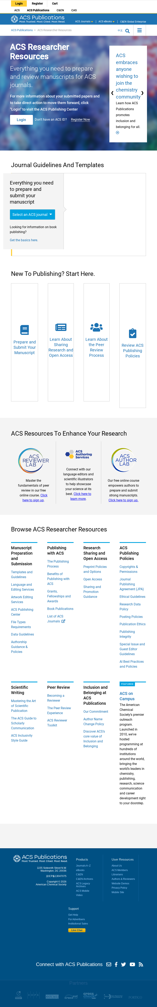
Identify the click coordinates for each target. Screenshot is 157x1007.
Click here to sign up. (123, 500)
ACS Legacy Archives (83, 885)
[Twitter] (123, 965)
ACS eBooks (105, 21)
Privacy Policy (119, 887)
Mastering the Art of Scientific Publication (23, 706)
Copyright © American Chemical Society (51, 883)
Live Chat (76, 930)
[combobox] (32, 214)
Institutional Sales (78, 923)
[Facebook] (116, 965)
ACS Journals (83, 21)
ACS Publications (38, 10)
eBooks (80, 870)
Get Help (73, 914)
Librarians (117, 874)
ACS (17, 10)
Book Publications (60, 609)
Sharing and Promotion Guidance (92, 592)
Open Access (92, 579)
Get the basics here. (24, 240)
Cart (55, 3)
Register (37, 3)
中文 (120, 30)
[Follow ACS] (108, 965)
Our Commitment (95, 712)
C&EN (60, 10)
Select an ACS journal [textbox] (29, 214)
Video (79, 895)
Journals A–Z (83, 865)
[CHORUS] (18, 998)
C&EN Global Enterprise (133, 21)
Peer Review (58, 687)
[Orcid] (113, 998)
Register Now (80, 119)
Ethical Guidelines (132, 597)
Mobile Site (118, 892)
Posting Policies (131, 617)
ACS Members (120, 870)
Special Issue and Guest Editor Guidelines (132, 649)
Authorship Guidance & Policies (19, 647)
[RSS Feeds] (141, 965)
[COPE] (33, 998)
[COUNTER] (52, 998)
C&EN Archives (84, 879)
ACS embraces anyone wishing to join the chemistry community (128, 76)
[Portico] (135, 998)
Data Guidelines (22, 634)
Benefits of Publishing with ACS (58, 579)
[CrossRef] (71, 998)
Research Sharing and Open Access (95, 553)
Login (19, 3)
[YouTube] (132, 965)
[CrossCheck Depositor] (90, 998)
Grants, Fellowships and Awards (59, 596)
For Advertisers (76, 919)
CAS (74, 10)
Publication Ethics (133, 624)
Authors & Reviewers (123, 879)
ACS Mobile (82, 890)
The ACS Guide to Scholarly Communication (23, 723)
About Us (117, 865)
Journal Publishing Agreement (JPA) (132, 584)
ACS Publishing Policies (129, 553)
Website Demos (120, 883)
